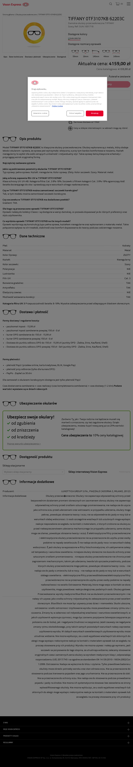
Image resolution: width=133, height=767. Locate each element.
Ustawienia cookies (40, 113)
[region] (67, 99)
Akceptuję (94, 113)
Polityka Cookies (57, 106)
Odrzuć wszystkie (75, 113)
